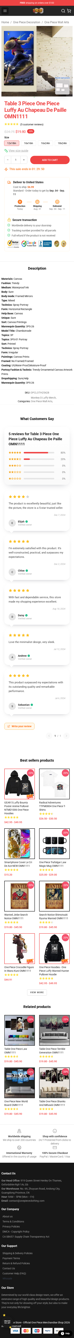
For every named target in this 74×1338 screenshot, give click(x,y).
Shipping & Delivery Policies (18, 1253)
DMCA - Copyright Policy (16, 1231)
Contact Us (9, 1268)
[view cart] (69, 11)
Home (5, 22)
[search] (63, 11)
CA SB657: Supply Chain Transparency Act (26, 1236)
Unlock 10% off (7, 1322)
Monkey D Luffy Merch (43, 397)
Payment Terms (11, 1258)
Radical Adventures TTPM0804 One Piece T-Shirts (52, 806)
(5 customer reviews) (31, 124)
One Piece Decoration (26, 22)
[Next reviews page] (66, 736)
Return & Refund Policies (16, 1263)
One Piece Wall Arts (56, 22)
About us (8, 1216)
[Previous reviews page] (49, 736)
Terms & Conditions (13, 1221)
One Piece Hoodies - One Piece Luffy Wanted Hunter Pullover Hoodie (54, 971)
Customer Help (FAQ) (14, 1273)
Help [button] (67, 1333)
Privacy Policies (11, 1226)
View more (37, 992)
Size (6, 137)
